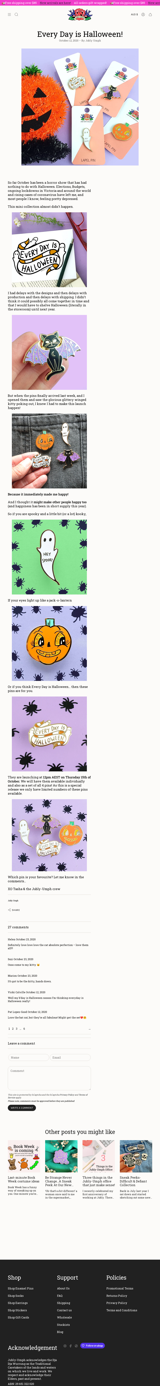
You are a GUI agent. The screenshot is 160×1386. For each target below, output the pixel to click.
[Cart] (150, 14)
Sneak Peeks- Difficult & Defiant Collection (133, 1181)
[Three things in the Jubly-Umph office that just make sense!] (98, 1156)
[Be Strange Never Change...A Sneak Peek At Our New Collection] (61, 1156)
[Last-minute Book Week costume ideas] (24, 1156)
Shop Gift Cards (18, 1317)
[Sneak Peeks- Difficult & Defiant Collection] (136, 1156)
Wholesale (64, 1317)
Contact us (64, 1310)
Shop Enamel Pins (20, 1288)
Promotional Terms (119, 1288)
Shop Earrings (18, 1303)
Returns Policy (116, 1296)
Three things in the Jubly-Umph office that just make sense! (98, 1181)
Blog (60, 1332)
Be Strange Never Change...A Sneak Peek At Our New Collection (58, 1181)
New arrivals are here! (41, 3)
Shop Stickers (17, 1310)
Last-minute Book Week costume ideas (23, 1179)
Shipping (63, 1303)
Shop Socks (16, 1296)
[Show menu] (9, 14)
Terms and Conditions (121, 1310)
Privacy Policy (67, 1094)
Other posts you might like (80, 1131)
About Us (63, 1288)
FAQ (59, 1296)
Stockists (63, 1325)
